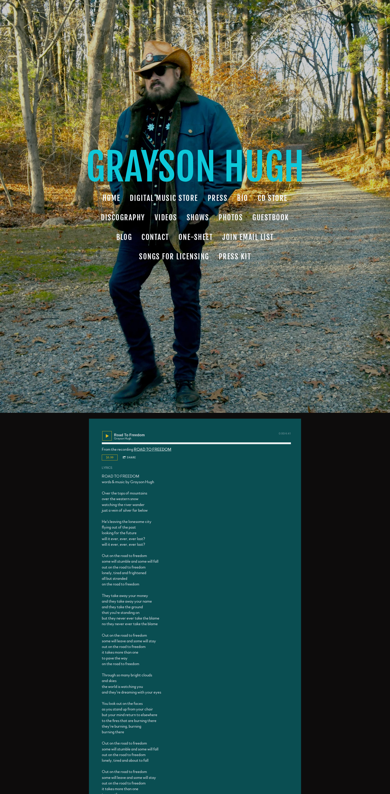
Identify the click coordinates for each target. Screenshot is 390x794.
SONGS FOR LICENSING (174, 256)
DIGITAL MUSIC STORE (164, 198)
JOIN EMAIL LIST (248, 237)
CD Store (273, 198)
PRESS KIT (235, 256)
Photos (230, 217)
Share (131, 457)
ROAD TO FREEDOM (152, 450)
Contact (155, 237)
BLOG (124, 237)
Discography (123, 217)
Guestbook (270, 217)
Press (218, 198)
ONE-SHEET (196, 237)
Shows (198, 217)
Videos (166, 217)
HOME (111, 198)
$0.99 (110, 457)
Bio (242, 198)
